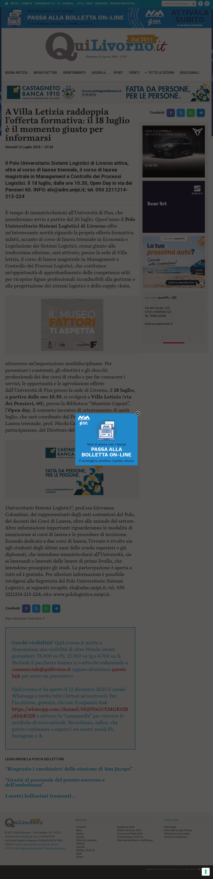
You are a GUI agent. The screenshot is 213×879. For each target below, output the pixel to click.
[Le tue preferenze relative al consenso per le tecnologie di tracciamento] (206, 872)
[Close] (138, 413)
